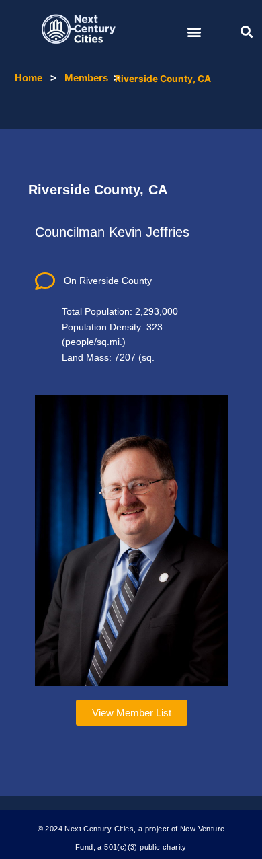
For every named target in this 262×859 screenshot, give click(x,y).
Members (78, 78)
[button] (194, 31)
